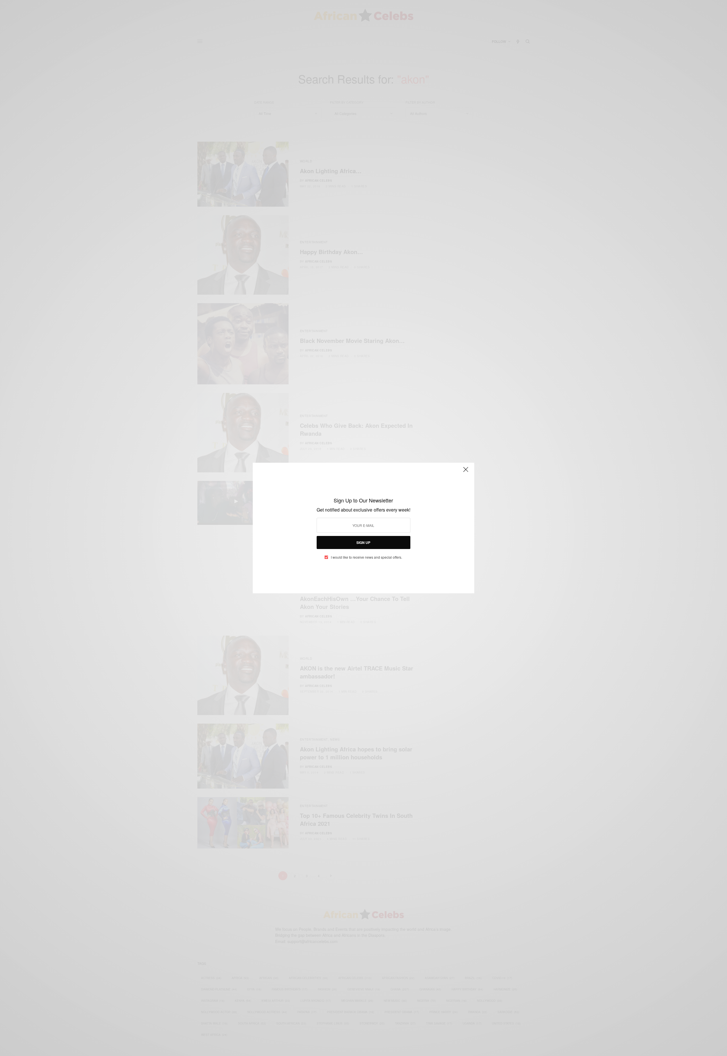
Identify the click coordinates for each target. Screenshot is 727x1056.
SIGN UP (363, 542)
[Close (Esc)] (465, 472)
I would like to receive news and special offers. (366, 557)
